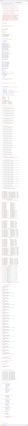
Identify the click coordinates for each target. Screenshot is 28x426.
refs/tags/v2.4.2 (11, 2)
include (15, 2)
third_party (4, 2)
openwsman (7, 2)
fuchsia (1, 2)
